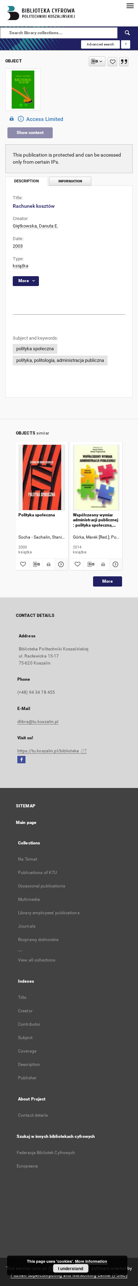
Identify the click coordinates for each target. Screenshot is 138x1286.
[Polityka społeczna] (42, 477)
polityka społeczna (35, 348)
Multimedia (29, 899)
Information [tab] (70, 181)
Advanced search (100, 44)
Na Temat (27, 859)
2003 (18, 246)
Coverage (27, 1051)
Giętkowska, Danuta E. (35, 226)
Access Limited (44, 119)
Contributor (29, 1024)
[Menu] (129, 5)
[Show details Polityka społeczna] (60, 564)
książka (20, 265)
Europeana (27, 1166)
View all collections (36, 960)
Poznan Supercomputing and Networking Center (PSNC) (69, 1275)
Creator (25, 1010)
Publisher (27, 1077)
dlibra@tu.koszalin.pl (38, 721)
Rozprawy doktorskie (38, 939)
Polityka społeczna (36, 514)
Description (29, 1064)
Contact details (33, 1115)
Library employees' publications (49, 912)
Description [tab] (26, 181)
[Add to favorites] (112, 61)
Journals (26, 926)
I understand (70, 1268)
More (107, 581)
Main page (26, 822)
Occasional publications (41, 886)
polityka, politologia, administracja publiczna (60, 360)
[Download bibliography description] (35, 564)
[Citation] (123, 61)
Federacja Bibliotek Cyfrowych (46, 1152)
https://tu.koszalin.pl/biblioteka (48, 750)
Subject (25, 1037)
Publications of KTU (37, 872)
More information (91, 1261)
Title (22, 997)
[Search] (127, 32)
